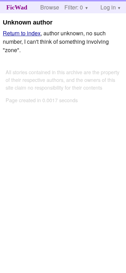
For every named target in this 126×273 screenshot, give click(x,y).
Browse (49, 7)
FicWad (16, 7)
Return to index (22, 33)
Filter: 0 (73, 7)
